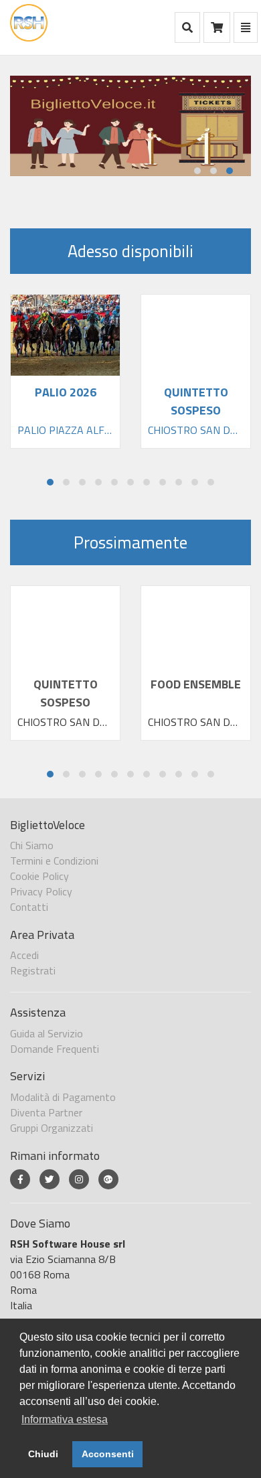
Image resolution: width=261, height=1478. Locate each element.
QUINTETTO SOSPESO (65, 693)
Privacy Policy (41, 891)
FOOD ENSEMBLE (196, 684)
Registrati (33, 970)
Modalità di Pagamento (63, 1097)
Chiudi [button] (43, 1454)
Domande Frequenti (54, 1049)
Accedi (24, 955)
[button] (197, 170)
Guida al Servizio (46, 1033)
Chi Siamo (32, 845)
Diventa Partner (46, 1112)
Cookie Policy (39, 876)
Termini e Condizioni (54, 861)
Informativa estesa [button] (64, 1419)
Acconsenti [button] (108, 1454)
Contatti (29, 907)
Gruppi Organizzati (51, 1128)
